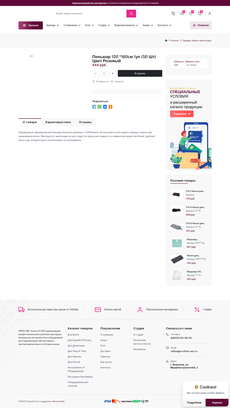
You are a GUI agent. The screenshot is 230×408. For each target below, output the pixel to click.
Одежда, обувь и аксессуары (197, 40)
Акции (146, 25)
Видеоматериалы (124, 25)
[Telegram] (94, 107)
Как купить (106, 361)
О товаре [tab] (30, 122)
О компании (70, 25)
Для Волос (73, 334)
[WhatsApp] (99, 107)
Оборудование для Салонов (78, 384)
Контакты (162, 25)
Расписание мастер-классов (142, 342)
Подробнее (180, 114)
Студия (102, 25)
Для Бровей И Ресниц (79, 340)
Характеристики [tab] (58, 122)
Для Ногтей (74, 361)
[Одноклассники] (110, 107)
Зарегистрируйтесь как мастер (89, 3)
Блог (87, 25)
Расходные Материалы (80, 376)
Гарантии (105, 356)
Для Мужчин (74, 356)
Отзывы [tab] (85, 122)
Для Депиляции (76, 345)
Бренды (51, 25)
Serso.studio (58, 401)
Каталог (175, 40)
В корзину (140, 73)
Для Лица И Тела (77, 351)
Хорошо (217, 402)
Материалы (139, 349)
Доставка (105, 351)
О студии (138, 334)
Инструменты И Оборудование (76, 369)
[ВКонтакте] (105, 107)
